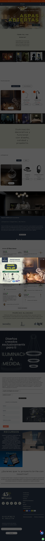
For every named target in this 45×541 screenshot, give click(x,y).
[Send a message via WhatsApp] (43, 539)
